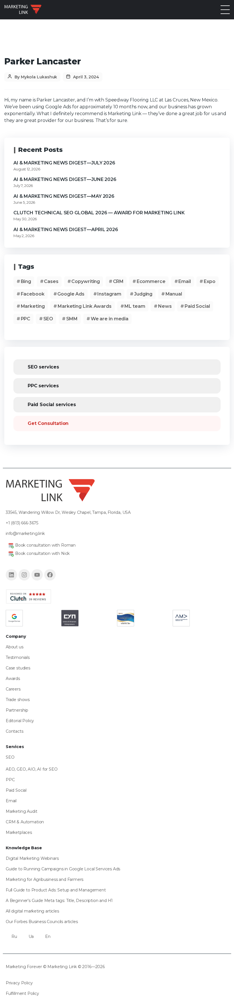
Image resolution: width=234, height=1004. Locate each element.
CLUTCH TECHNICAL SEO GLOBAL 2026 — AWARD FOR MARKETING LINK (99, 212)
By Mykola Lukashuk (36, 77)
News (165, 306)
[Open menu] (225, 9)
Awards (13, 678)
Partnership (17, 710)
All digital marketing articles (32, 911)
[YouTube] (37, 574)
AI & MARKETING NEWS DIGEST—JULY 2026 (64, 163)
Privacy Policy (19, 982)
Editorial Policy (20, 720)
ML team (134, 306)
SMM (72, 318)
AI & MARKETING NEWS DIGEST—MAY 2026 (63, 196)
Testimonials (18, 657)
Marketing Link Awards (85, 306)
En (48, 936)
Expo (209, 281)
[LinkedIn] (11, 574)
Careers (13, 689)
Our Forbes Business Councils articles (42, 921)
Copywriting (85, 281)
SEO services (43, 367)
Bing (26, 281)
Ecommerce (151, 281)
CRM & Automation (25, 821)
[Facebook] (50, 574)
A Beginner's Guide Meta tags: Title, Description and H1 (59, 900)
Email (184, 281)
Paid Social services (52, 404)
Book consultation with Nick (42, 553)
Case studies (18, 668)
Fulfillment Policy (22, 993)
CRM (118, 281)
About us (14, 646)
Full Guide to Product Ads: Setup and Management (56, 890)
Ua (31, 936)
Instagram (109, 294)
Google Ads (70, 294)
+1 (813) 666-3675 (22, 522)
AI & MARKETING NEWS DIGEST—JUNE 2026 (64, 179)
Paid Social (197, 306)
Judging (143, 294)
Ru (14, 936)
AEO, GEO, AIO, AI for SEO (32, 769)
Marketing (33, 306)
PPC (26, 318)
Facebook (33, 294)
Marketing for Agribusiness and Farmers (44, 879)
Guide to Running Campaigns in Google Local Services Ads (63, 868)
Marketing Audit (21, 811)
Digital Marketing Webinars (32, 858)
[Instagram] (24, 574)
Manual (174, 294)
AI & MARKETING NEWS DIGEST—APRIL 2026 (65, 229)
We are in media (110, 318)
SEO (48, 318)
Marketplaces (19, 832)
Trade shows (18, 699)
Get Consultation (48, 423)
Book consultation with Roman (45, 544)
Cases (51, 281)
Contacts (14, 731)
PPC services (43, 385)
